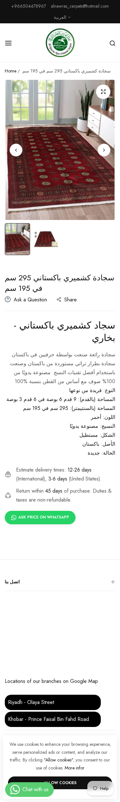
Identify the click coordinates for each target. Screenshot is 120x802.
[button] (104, 149)
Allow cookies (60, 783)
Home (10, 71)
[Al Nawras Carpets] (60, 42)
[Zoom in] (103, 92)
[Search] (112, 42)
